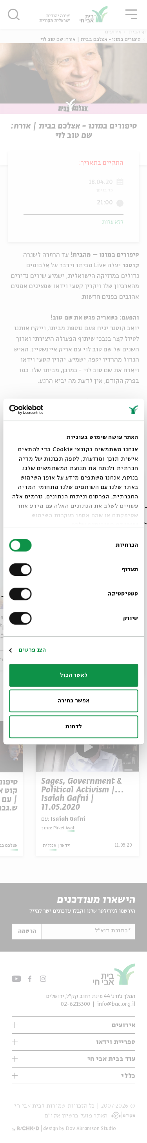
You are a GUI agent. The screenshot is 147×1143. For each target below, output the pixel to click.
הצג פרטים (32, 650)
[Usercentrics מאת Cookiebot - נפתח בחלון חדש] (42, 409)
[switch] (22, 569)
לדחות (73, 727)
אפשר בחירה (73, 701)
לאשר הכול (73, 675)
